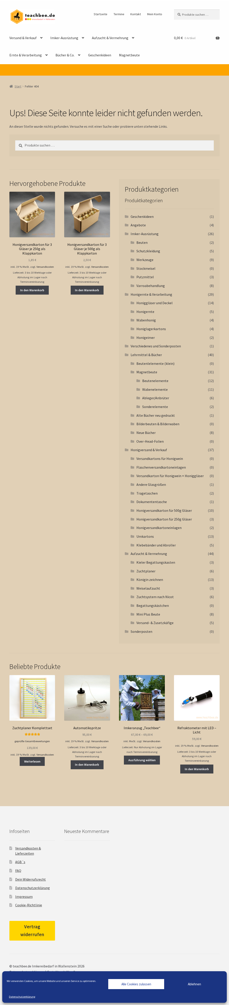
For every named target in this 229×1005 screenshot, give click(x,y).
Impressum (24, 896)
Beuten (142, 242)
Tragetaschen (147, 493)
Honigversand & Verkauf (149, 450)
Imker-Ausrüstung (64, 38)
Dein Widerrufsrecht (30, 879)
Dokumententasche (151, 501)
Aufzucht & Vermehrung (110, 38)
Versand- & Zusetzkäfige (155, 622)
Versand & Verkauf (23, 38)
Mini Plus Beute (148, 614)
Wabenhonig (146, 320)
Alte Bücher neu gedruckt (155, 415)
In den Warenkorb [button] (32, 290)
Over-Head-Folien (150, 441)
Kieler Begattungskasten (155, 562)
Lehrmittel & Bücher (146, 355)
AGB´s (20, 862)
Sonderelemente (155, 406)
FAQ (18, 870)
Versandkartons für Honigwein (159, 458)
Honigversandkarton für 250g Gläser (164, 519)
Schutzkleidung (148, 251)
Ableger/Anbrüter (155, 398)
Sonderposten (141, 631)
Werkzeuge (144, 259)
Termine (119, 14)
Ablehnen (194, 984)
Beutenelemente (155, 380)
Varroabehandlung (150, 285)
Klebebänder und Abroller (156, 545)
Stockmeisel (145, 268)
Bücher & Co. (64, 55)
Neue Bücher (146, 432)
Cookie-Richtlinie (28, 905)
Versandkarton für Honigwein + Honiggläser (170, 476)
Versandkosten (45, 266)
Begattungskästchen (152, 605)
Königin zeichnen (149, 579)
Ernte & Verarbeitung (25, 55)
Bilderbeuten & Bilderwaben (157, 424)
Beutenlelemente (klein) (155, 363)
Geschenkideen (99, 55)
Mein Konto (154, 14)
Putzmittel (145, 277)
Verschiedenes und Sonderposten (156, 346)
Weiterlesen (32, 761)
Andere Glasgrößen (151, 484)
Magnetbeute (129, 55)
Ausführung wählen (142, 760)
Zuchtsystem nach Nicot (155, 597)
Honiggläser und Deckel (154, 303)
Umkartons (145, 536)
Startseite (100, 14)
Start (18, 86)
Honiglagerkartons (151, 329)
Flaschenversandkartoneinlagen (161, 467)
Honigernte (145, 311)
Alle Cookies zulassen (136, 984)
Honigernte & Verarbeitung (151, 294)
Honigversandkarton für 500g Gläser (164, 510)
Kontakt (135, 14)
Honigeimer (145, 337)
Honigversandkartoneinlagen (159, 527)
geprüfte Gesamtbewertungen (32, 741)
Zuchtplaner (145, 571)
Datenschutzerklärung (22, 996)
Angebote (138, 225)
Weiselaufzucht (148, 588)
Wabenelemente (155, 389)
